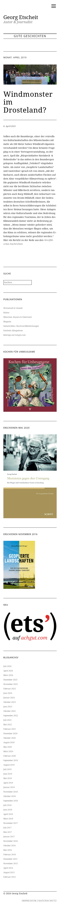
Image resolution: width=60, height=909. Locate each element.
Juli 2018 (7, 805)
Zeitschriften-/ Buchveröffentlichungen (21, 326)
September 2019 (10, 760)
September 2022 (10, 715)
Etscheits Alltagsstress (13, 330)
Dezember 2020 (10, 733)
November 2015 (10, 863)
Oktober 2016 (9, 845)
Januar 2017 (9, 837)
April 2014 (8, 868)
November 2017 (10, 823)
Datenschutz (47, 900)
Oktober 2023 (9, 702)
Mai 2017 (7, 832)
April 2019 (8, 783)
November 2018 (10, 792)
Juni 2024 (7, 693)
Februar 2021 (9, 729)
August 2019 (9, 765)
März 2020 (8, 751)
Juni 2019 (7, 774)
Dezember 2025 (10, 680)
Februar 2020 (9, 756)
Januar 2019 (9, 787)
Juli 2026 (7, 666)
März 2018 (8, 819)
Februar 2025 (9, 689)
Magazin (7, 322)
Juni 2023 (7, 707)
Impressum (29, 900)
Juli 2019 (7, 769)
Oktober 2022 (9, 711)
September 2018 (10, 801)
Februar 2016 (9, 854)
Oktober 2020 (9, 738)
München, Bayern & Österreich (17, 317)
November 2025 (10, 684)
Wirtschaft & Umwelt (13, 308)
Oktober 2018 (9, 796)
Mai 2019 (7, 778)
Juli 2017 (7, 828)
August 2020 (9, 742)
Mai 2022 (7, 724)
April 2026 (8, 671)
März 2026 (8, 675)
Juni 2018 (7, 810)
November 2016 (10, 841)
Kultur (6, 313)
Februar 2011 (9, 877)
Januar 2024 (9, 698)
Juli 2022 (7, 720)
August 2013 (9, 872)
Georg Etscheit (20, 17)
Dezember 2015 (10, 859)
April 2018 (8, 814)
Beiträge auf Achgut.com (14, 335)
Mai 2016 (7, 850)
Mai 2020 (7, 747)
